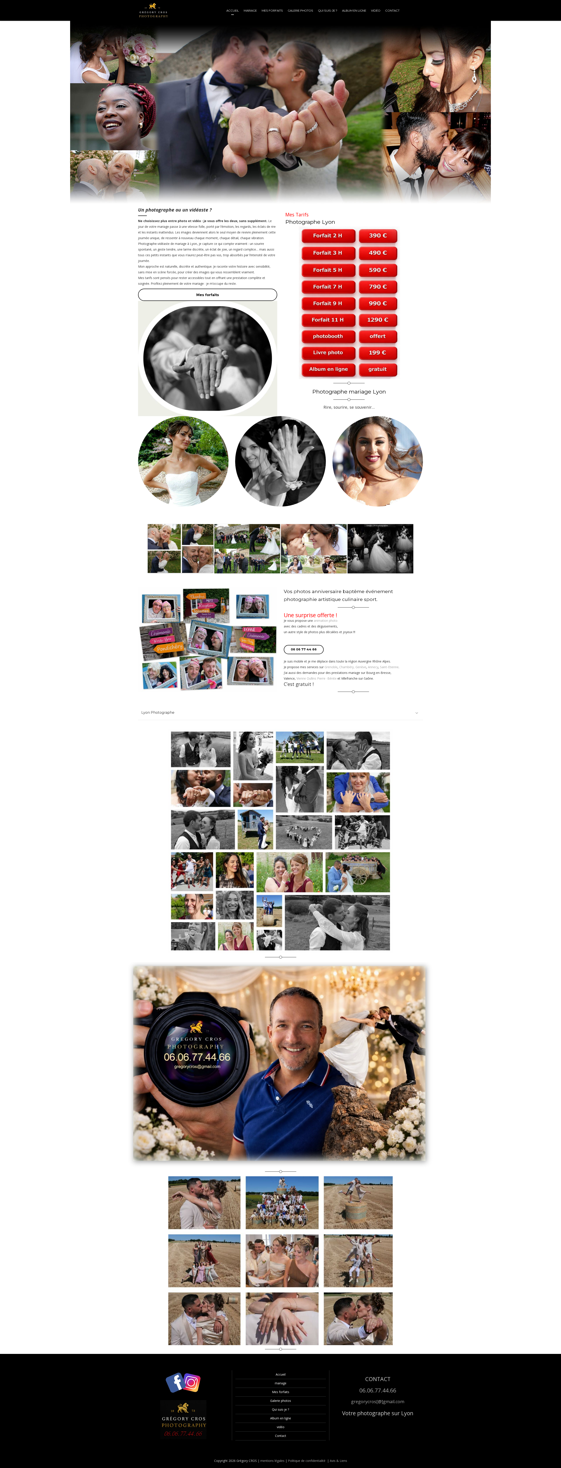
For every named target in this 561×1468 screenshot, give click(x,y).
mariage (280, 1383)
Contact (280, 1436)
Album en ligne (280, 1418)
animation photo (325, 620)
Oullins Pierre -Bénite (322, 678)
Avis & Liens (338, 1461)
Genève (360, 667)
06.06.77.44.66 (377, 1390)
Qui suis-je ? (280, 1409)
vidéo (280, 1427)
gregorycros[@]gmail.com (377, 1401)
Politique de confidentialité (306, 1461)
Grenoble (331, 667)
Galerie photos (280, 1401)
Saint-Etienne (389, 667)
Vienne (301, 678)
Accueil (281, 1374)
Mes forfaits (280, 1392)
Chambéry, (347, 667)
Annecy (373, 667)
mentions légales (272, 1461)
